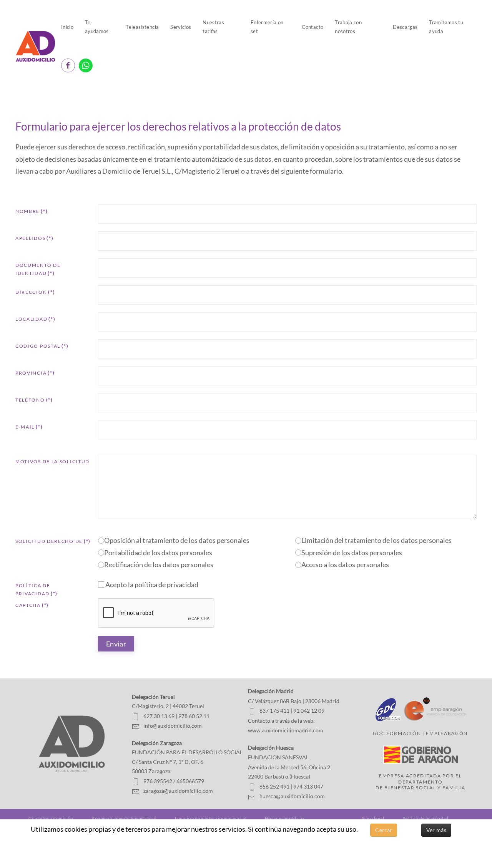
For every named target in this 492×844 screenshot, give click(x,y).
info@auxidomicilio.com (172, 725)
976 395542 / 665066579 (173, 781)
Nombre (31, 211)
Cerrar (383, 830)
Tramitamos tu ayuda (446, 26)
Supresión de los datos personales (351, 552)
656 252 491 (274, 786)
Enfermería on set (267, 26)
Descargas (405, 27)
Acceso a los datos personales (345, 564)
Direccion (35, 292)
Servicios (180, 27)
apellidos (34, 238)
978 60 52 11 (193, 716)
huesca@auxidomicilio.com (292, 796)
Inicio (67, 27)
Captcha (32, 605)
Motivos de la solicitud (52, 461)
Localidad (35, 319)
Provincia (35, 373)
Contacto (312, 27)
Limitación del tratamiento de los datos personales (376, 540)
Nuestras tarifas (213, 26)
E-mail (29, 427)
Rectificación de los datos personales (158, 564)
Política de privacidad (36, 589)
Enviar (116, 644)
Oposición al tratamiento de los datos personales (176, 540)
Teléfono (34, 400)
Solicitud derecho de (53, 541)
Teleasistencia (142, 27)
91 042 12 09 (308, 710)
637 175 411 (274, 710)
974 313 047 (308, 786)
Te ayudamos (97, 26)
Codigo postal (41, 346)
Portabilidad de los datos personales (158, 552)
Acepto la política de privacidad (151, 584)
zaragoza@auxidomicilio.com (178, 790)
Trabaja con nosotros (348, 26)
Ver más (436, 830)
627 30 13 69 (159, 716)
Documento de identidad (37, 269)
